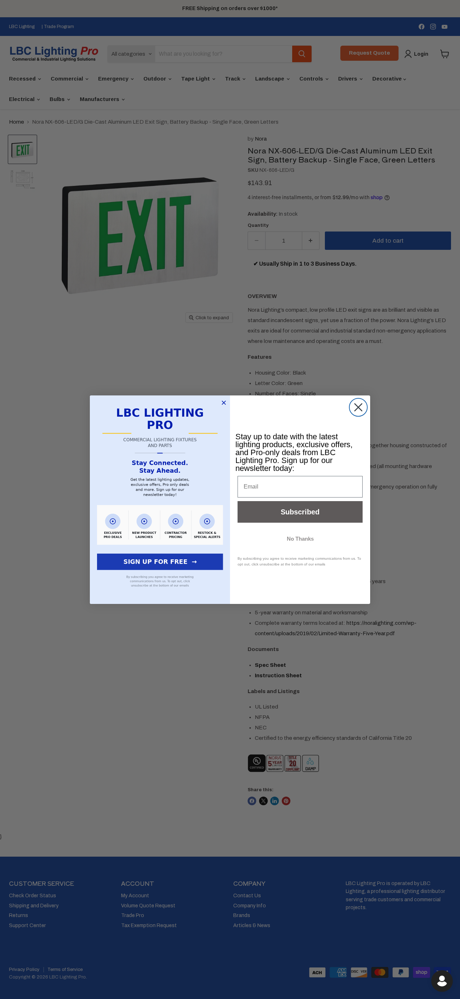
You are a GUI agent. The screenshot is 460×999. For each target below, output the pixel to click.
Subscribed (300, 512)
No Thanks (300, 539)
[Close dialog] (358, 407)
